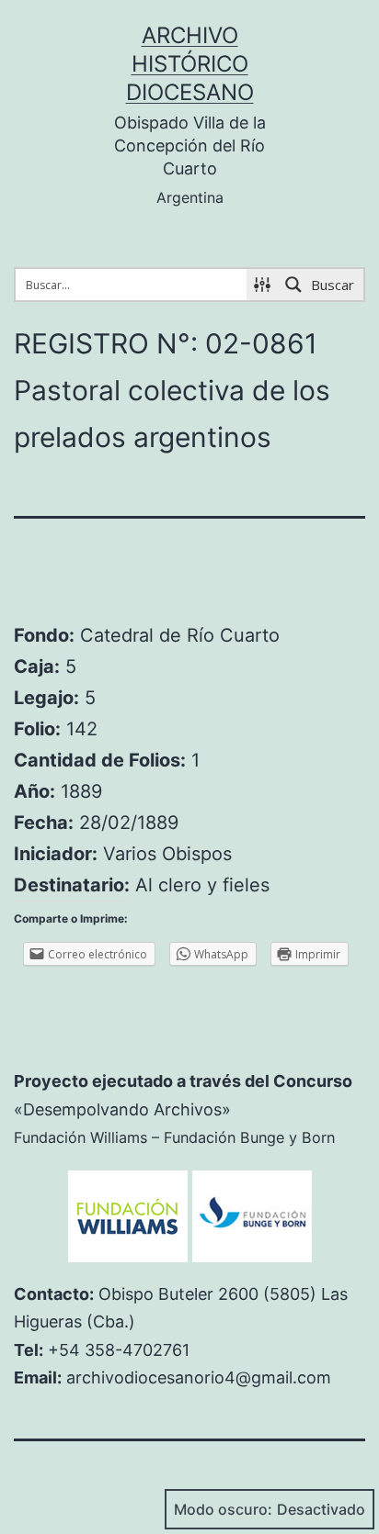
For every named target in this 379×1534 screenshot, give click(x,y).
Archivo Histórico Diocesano (190, 64)
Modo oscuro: (223, 1509)
